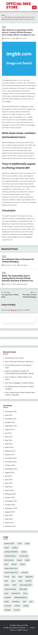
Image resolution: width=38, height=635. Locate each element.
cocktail (23, 552)
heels (6, 581)
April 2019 (8, 519)
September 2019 (11, 508)
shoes (25, 593)
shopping (8, 597)
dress (6, 564)
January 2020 (10, 497)
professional (16, 593)
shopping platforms (20, 597)
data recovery (9, 560)
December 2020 (11, 458)
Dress (4, 26)
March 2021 (9, 447)
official (7, 585)
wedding (7, 610)
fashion (22, 564)
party (6, 593)
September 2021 (11, 426)
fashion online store (11, 568)
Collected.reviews (10, 556)
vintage (25, 606)
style (31, 601)
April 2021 (8, 444)
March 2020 (9, 490)
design (19, 560)
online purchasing (10, 589)
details (27, 560)
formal (7, 577)
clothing (14, 548)
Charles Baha (22, 38)
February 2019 (10, 526)
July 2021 (8, 433)
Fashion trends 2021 (11, 572)
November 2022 (11, 411)
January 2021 (10, 454)
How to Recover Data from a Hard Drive (19, 362)
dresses (14, 564)
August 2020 (9, 472)
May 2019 (8, 515)
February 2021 (10, 451)
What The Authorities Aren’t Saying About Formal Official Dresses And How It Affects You (17, 278)
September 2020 (11, 469)
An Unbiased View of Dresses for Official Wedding (18, 260)
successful (8, 606)
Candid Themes (22, 630)
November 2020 (11, 462)
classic (7, 548)
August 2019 (9, 512)
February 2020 (10, 494)
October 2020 (10, 465)
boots (20, 543)
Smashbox (15, 601)
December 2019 (11, 501)
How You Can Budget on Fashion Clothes (19, 383)
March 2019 (9, 523)
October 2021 (10, 422)
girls (13, 577)
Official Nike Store (18, 5)
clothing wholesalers (11, 552)
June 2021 (8, 437)
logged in (13, 310)
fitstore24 (25, 572)
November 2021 (11, 419)
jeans (13, 581)
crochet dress (23, 556)
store (24, 601)
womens (16, 610)
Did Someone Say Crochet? (14, 358)
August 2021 (9, 429)
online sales (23, 589)
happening (29, 577)
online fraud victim (26, 585)
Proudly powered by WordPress (14, 628)
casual (27, 543)
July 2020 (8, 476)
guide (20, 577)
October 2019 (10, 505)
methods (28, 581)
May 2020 (8, 483)
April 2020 (8, 487)
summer (17, 606)
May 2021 (8, 440)
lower (20, 581)
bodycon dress (9, 543)
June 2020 (8, 480)
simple (7, 601)
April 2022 (8, 415)
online (14, 585)
